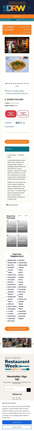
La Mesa (11, 314)
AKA (15, 20)
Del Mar (11, 282)
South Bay (22, 311)
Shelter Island (21, 303)
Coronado (11, 280)
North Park (22, 287)
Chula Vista (12, 275)
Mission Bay (23, 263)
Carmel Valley (10, 271)
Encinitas (11, 289)
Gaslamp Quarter (11, 293)
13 (27, 83)
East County (12, 287)
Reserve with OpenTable (11, 114)
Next (25, 215)
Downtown (25, 27)
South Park (22, 314)
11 (24, 83)
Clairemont (12, 277)
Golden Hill (12, 297)
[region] (17, 415)
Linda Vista (12, 316)
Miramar (21, 260)
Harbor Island (10, 300)
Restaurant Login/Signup (17, 2)
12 (26, 83)
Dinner (16, 105)
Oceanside (22, 289)
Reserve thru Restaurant (23, 114)
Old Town (22, 292)
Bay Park (11, 265)
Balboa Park (12, 260)
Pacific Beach (21, 295)
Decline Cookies (17, 427)
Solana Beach (21, 307)
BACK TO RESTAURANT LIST (17, 142)
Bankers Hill (12, 263)
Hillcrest (11, 304)
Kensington (12, 309)
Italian (12, 103)
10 (22, 83)
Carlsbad (11, 267)
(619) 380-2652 (10, 126)
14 (16, 86)
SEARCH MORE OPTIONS (17, 329)
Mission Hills (23, 265)
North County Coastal (21, 275)
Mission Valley (21, 269)
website (9, 122)
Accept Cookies (17, 422)
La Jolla (10, 311)
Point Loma (23, 299)
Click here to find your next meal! (17, 3)
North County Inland (20, 282)
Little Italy (11, 318)
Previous (20, 215)
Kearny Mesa (12, 306)
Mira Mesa (11, 321)
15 (17, 86)
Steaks (17, 103)
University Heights (21, 317)
